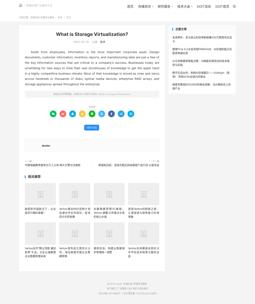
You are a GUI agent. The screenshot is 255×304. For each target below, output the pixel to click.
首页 (130, 6)
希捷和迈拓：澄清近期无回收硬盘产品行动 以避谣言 (128, 165)
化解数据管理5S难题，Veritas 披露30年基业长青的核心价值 (109, 212)
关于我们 (111, 288)
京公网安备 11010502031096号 (140, 293)
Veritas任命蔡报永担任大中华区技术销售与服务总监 (143, 252)
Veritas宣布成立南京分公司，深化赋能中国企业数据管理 (74, 252)
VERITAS (91, 127)
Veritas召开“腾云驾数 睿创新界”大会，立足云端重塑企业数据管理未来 (40, 252)
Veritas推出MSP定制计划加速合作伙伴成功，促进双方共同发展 (74, 212)
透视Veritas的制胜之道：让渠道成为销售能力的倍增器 (143, 212)
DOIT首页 (222, 6)
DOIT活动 (204, 6)
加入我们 (132, 288)
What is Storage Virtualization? (92, 34)
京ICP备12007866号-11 (111, 293)
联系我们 (143, 288)
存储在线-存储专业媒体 (20, 7)
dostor (46, 145)
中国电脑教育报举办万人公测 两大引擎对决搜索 (52, 165)
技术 (60, 17)
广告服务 (122, 288)
